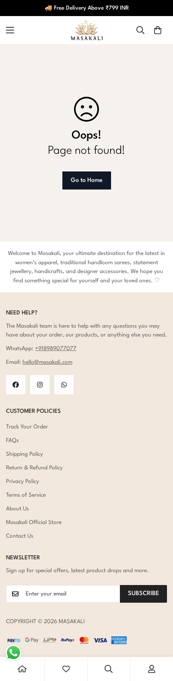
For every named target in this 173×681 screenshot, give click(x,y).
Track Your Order (27, 427)
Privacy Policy (22, 481)
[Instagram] (39, 384)
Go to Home (87, 180)
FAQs (12, 440)
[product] (22, 669)
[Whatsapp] (64, 384)
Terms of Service (26, 495)
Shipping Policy (24, 454)
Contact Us (19, 536)
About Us (17, 509)
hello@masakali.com (47, 362)
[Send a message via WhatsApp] (13, 652)
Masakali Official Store (34, 522)
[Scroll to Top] (158, 638)
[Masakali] (86, 30)
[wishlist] (66, 669)
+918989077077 (55, 348)
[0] (157, 30)
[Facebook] (15, 384)
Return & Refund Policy (34, 468)
